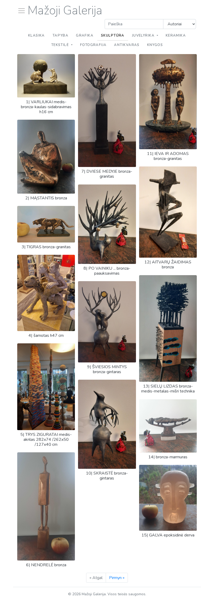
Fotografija (93, 45)
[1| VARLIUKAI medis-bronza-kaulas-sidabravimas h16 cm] (46, 96)
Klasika (36, 35)
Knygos (155, 45)
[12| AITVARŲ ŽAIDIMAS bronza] (168, 256)
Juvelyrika (144, 35)
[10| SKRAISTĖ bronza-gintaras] (107, 467)
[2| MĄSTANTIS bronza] (46, 192)
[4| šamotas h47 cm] (46, 330)
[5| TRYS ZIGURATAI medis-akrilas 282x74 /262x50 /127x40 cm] (46, 429)
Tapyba (60, 35)
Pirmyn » (116, 578)
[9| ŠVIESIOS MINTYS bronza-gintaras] (107, 361)
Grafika (84, 35)
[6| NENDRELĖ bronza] (46, 559)
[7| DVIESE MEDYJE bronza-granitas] (107, 166)
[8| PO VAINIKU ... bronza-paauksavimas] (107, 262)
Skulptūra (112, 35)
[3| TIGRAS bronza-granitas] (46, 241)
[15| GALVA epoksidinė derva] (168, 529)
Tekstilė (60, 45)
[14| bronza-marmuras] (168, 451)
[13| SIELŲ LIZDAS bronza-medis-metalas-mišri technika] (168, 380)
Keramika (176, 35)
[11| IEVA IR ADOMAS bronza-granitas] (168, 148)
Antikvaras (126, 45)
